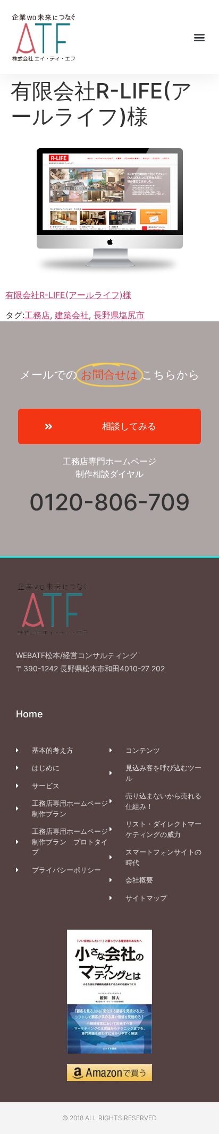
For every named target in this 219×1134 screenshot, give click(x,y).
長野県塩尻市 (119, 315)
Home (29, 713)
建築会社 (72, 315)
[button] (199, 37)
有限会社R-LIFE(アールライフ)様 (68, 295)
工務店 (37, 315)
